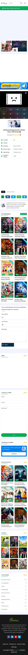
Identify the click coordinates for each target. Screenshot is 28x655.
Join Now (14, 454)
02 (10, 109)
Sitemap (14, 647)
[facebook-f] (8, 636)
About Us (5, 644)
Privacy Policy (21, 644)
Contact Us (12, 644)
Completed (5, 583)
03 (17, 109)
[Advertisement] (14, 27)
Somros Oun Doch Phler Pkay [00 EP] (20, 257)
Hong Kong (5, 589)
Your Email (4, 321)
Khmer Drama (6, 593)
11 (17, 118)
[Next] (25, 8)
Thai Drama (5, 606)
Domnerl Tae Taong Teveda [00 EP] (7, 257)
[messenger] (12, 636)
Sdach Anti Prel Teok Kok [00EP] (20, 235)
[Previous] (23, 8)
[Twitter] (13, 196)
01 (3, 109)
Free (3, 586)
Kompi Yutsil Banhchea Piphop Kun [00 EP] (20, 300)
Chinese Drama (11, 192)
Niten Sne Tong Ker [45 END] (7, 300)
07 (17, 114)
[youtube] (15, 636)
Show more (23, 214)
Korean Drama (6, 599)
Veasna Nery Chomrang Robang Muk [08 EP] (12, 8)
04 (24, 109)
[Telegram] (24, 196)
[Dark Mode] (25, 3)
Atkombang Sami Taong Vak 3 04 (20, 278)
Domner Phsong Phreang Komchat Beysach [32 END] (20, 483)
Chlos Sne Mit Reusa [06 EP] (5, 278)
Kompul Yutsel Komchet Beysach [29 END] (6, 525)
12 (24, 118)
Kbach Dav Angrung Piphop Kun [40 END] (7, 504)
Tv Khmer (4, 609)
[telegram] (19, 636)
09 (4, 118)
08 (24, 114)
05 (4, 114)
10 (10, 118)
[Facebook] (7, 196)
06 (10, 114)
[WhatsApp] (19, 196)
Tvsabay (17, 650)
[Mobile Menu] (1, 3)
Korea (3, 596)
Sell (3, 603)
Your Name (5, 314)
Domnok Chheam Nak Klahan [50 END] (20, 504)
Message (4, 329)
